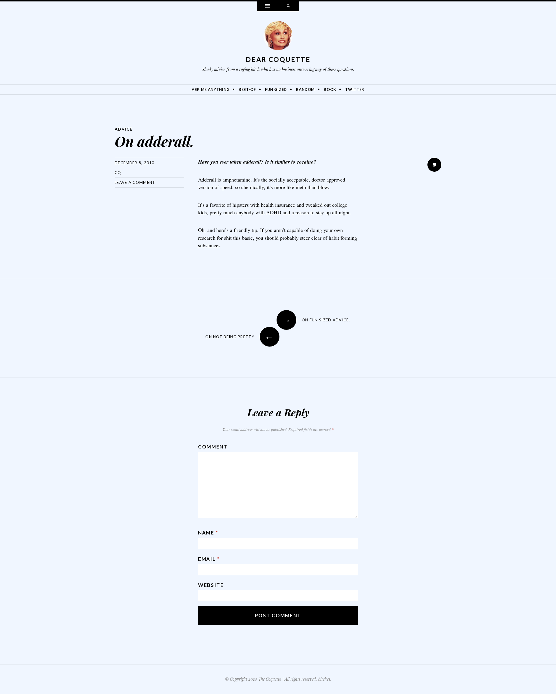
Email (209, 559)
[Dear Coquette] (278, 37)
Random (305, 89)
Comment (213, 447)
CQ (118, 172)
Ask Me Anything (211, 89)
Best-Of (247, 89)
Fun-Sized (276, 89)
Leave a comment (135, 182)
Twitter (354, 89)
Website (211, 585)
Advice (123, 129)
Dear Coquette (278, 59)
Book (330, 89)
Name (208, 533)
